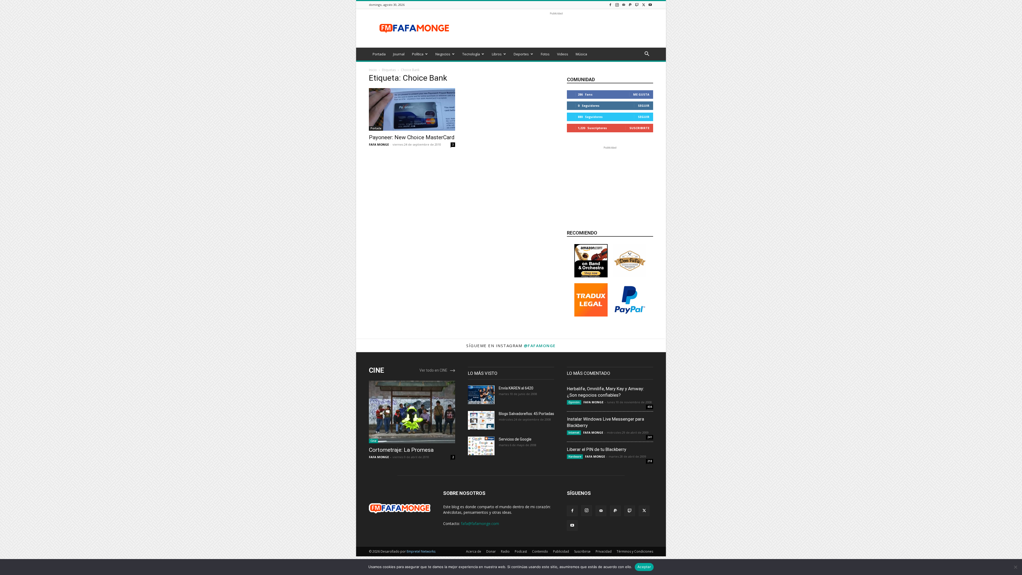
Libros (497, 54)
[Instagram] (617, 4)
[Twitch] (637, 4)
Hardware (574, 456)
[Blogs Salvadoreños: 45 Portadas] (481, 420)
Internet (573, 432)
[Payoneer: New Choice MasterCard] (412, 109)
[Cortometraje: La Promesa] (412, 412)
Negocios (442, 54)
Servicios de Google (515, 439)
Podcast (521, 551)
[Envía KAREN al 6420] (481, 394)
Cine (373, 441)
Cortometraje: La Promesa (401, 450)
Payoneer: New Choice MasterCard (412, 137)
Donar (491, 551)
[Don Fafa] (629, 275)
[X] (643, 4)
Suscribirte (639, 128)
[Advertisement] (556, 28)
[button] (646, 54)
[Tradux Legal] (591, 315)
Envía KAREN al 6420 (516, 388)
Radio (505, 551)
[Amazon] (591, 275)
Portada (379, 54)
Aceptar (644, 567)
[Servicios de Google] (481, 446)
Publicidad (561, 551)
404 (649, 407)
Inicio (373, 70)
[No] (1015, 567)
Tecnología (471, 54)
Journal (399, 54)
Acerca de (473, 551)
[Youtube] (650, 4)
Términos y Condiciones (635, 551)
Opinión (574, 402)
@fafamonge (540, 345)
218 (649, 461)
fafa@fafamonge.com (480, 523)
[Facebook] (610, 4)
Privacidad (604, 551)
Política (417, 54)
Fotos (545, 54)
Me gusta (641, 94)
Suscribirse (582, 551)
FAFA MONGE (379, 144)
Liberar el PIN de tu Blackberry (596, 449)
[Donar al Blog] (629, 315)
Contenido (540, 551)
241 (649, 437)
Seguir (643, 106)
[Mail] (624, 4)
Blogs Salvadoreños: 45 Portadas (526, 414)
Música (581, 54)
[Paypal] (630, 4)
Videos (562, 54)
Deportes (521, 54)
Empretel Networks (421, 551)
